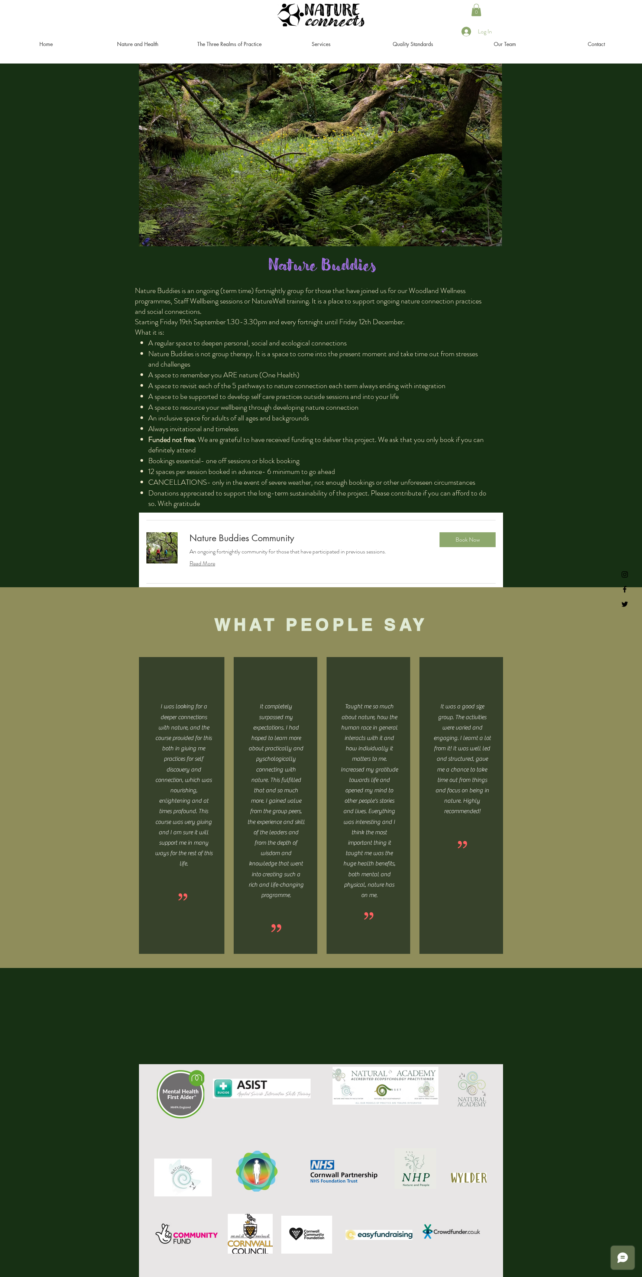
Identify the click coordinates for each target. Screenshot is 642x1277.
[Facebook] (624, 589)
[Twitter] (624, 604)
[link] (308, 538)
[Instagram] (624, 574)
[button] (476, 10)
